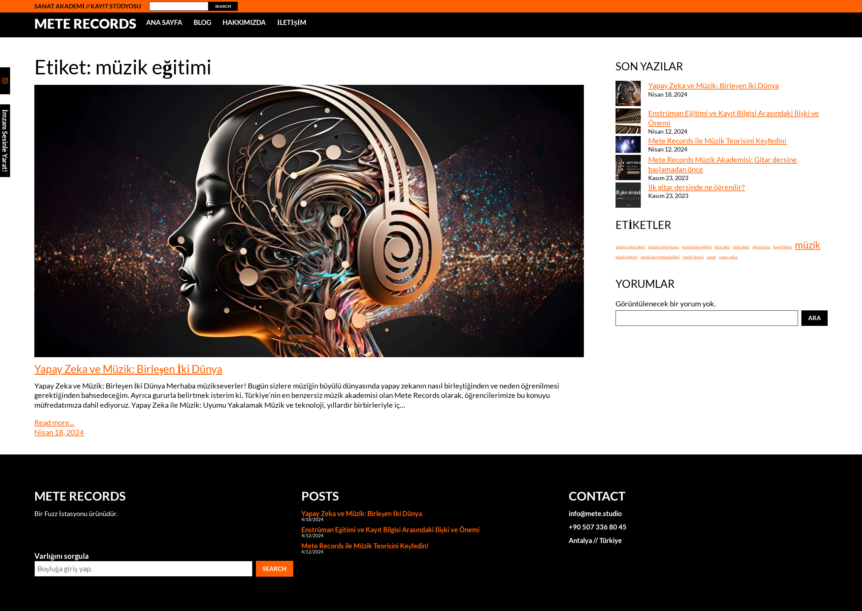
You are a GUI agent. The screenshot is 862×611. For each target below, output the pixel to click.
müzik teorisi (693, 257)
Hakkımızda (244, 22)
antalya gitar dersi (630, 247)
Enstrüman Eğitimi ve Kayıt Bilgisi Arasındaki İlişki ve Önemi (390, 529)
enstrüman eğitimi (696, 247)
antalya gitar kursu (663, 247)
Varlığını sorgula (61, 556)
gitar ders (722, 247)
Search (223, 6)
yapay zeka (728, 257)
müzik (807, 244)
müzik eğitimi (626, 257)
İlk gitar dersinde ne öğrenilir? (696, 187)
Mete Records (85, 23)
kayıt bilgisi (782, 247)
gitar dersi (741, 247)
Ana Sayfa (164, 22)
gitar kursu (761, 247)
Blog (202, 22)
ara (814, 317)
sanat (711, 257)
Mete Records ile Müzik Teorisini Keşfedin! (717, 140)
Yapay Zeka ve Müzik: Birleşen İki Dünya (128, 369)
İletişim (291, 22)
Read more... (54, 422)
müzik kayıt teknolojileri (660, 257)
